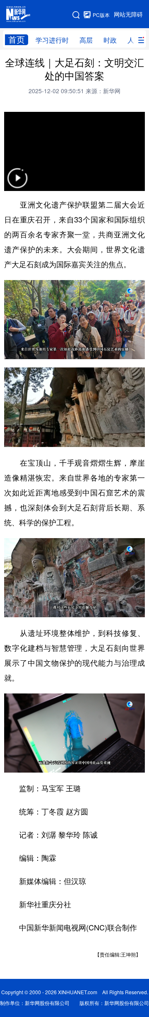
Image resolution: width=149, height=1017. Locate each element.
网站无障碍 (128, 14)
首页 (16, 39)
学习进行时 (52, 40)
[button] (17, 183)
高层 (86, 40)
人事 (134, 40)
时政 (110, 40)
